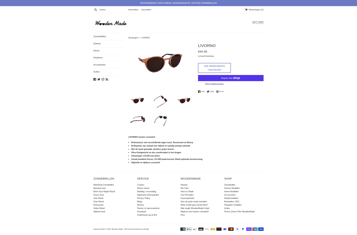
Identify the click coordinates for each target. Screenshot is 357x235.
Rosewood (98, 205)
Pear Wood (98, 201)
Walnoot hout (99, 211)
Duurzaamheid (187, 198)
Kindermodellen (231, 198)
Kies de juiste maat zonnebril (194, 201)
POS (126, 229)
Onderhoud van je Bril (147, 215)
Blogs (139, 201)
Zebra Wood (99, 208)
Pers (183, 215)
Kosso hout (98, 195)
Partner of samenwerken (148, 208)
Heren (96, 50)
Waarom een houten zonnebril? (195, 211)
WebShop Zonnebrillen (103, 185)
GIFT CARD (258, 22)
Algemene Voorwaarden (148, 195)
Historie (184, 185)
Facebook (141, 211)
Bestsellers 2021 (231, 201)
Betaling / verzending (146, 191)
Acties (96, 72)
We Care (185, 188)
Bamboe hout (99, 188)
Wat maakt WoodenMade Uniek (195, 208)
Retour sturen (143, 188)
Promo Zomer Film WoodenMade (239, 211)
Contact (140, 185)
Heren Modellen (231, 191)
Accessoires (99, 65)
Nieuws (140, 205)
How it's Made (187, 191)
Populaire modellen (233, 205)
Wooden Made (117, 229)
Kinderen (97, 57)
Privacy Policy (143, 198)
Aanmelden (133, 10)
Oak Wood (98, 198)
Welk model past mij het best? (194, 205)
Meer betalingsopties (214, 84)
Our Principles (187, 195)
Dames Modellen (232, 188)
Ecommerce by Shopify (140, 229)
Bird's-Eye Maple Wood (104, 191)
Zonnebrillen (99, 36)
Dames (97, 43)
